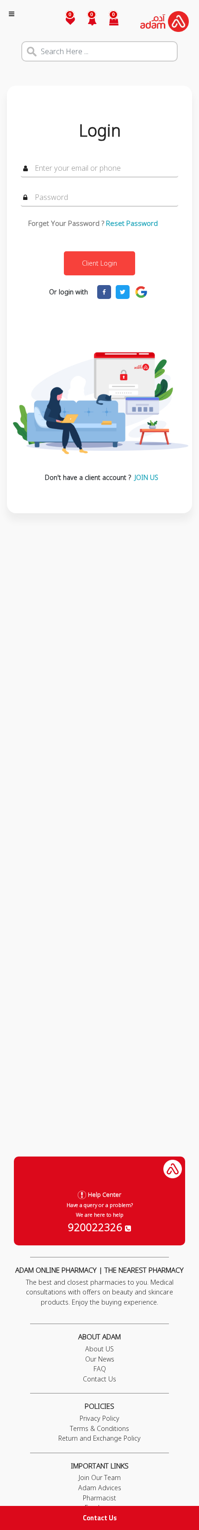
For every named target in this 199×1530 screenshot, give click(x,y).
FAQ (99, 1368)
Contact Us (100, 1517)
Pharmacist (99, 1497)
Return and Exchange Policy (99, 1438)
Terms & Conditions (99, 1428)
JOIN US (146, 477)
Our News (99, 1359)
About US (99, 1348)
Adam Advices (99, 1487)
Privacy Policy (99, 1418)
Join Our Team (100, 1477)
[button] (87, 21)
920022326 (96, 1227)
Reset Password (132, 223)
